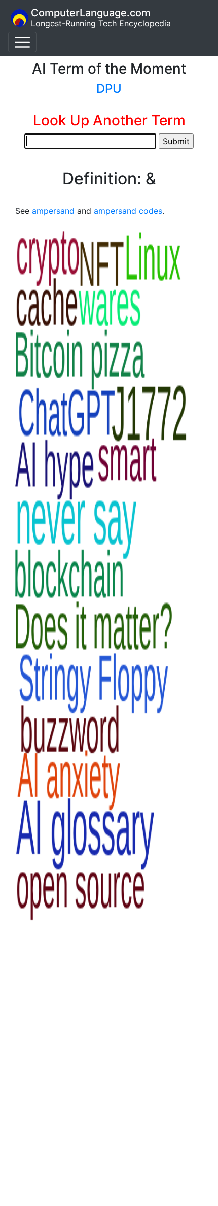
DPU (109, 88)
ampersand (53, 211)
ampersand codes (128, 211)
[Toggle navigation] (22, 42)
